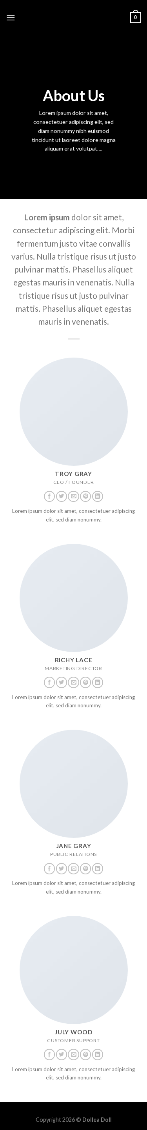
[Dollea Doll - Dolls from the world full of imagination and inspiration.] (73, 17)
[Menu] (10, 17)
